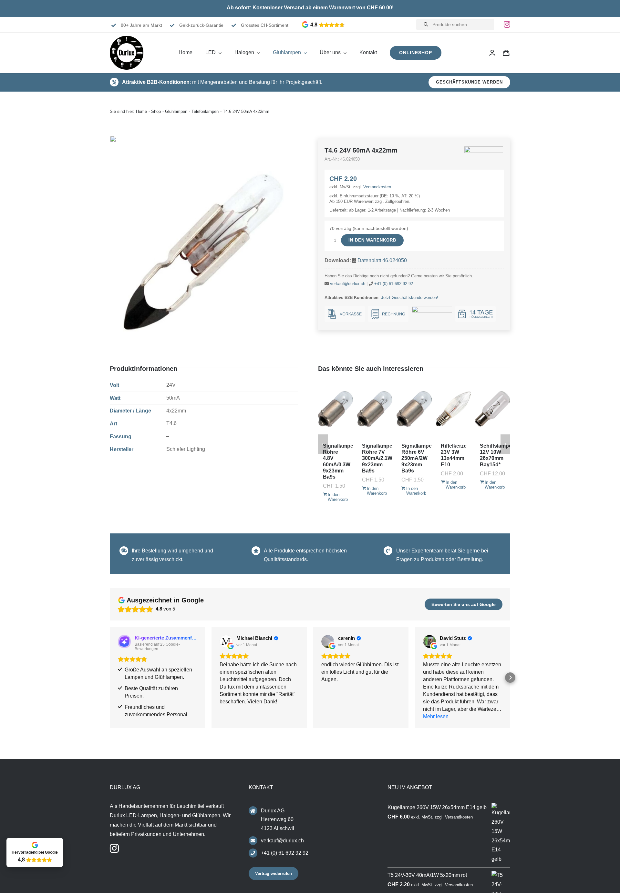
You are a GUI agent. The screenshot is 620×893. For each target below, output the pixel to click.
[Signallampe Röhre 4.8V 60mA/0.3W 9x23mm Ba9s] (335, 409)
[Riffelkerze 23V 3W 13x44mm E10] (453, 409)
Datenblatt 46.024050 (382, 260)
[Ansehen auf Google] (226, 641)
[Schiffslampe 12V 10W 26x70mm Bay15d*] (492, 409)
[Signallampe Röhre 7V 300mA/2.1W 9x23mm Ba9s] (374, 409)
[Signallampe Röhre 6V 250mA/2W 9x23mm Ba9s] (414, 409)
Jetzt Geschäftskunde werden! (409, 297)
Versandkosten (377, 186)
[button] (110, 677)
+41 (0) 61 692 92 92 (393, 283)
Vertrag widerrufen (273, 873)
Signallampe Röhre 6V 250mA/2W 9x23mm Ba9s (416, 458)
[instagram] (507, 24)
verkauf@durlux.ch (347, 283)
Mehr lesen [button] (436, 716)
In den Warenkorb (372, 240)
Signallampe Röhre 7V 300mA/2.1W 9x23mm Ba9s (377, 458)
